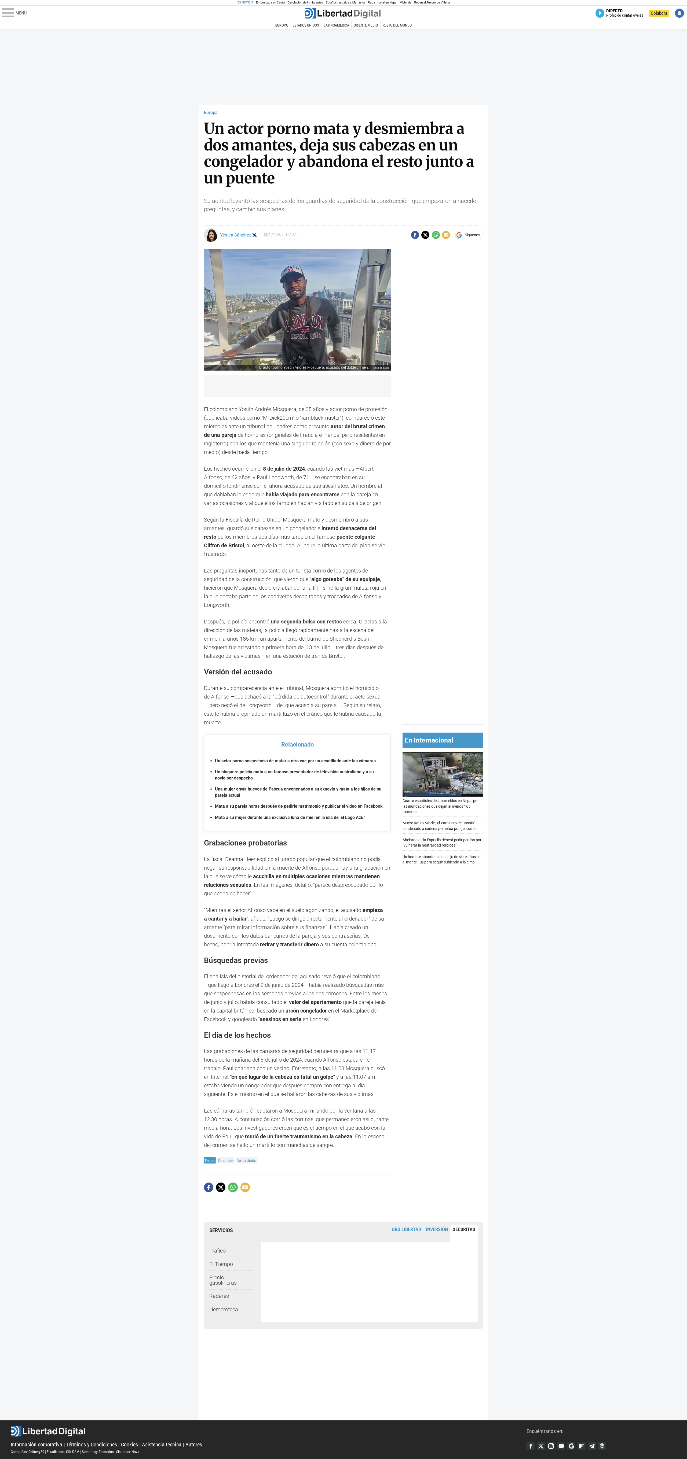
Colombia (226, 1160)
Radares (219, 1296)
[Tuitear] (425, 235)
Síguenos (472, 235)
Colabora (659, 13)
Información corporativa (36, 1444)
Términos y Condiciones (91, 1444)
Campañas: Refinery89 (27, 1452)
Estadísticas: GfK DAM (63, 1452)
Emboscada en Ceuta (270, 2)
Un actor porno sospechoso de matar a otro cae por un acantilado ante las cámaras (295, 760)
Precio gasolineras (223, 1280)
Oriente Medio (366, 25)
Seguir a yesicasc (254, 235)
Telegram (592, 1446)
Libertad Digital (269, 1431)
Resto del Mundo (397, 25)
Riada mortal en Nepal (382, 2)
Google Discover (571, 1446)
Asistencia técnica (161, 1444)
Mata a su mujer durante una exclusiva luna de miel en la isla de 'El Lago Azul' (290, 817)
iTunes (602, 1446)
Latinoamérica (336, 25)
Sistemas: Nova (127, 1452)
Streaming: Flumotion (98, 1452)
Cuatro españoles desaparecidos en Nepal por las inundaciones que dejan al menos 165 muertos (441, 806)
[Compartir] (415, 235)
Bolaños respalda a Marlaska (345, 2)
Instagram (551, 1446)
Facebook (531, 1446)
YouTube (561, 1446)
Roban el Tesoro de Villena (432, 2)
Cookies (129, 1444)
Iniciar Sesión (679, 13)
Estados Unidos (306, 25)
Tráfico (217, 1250)
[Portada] (343, 13)
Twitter (541, 1446)
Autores (193, 1444)
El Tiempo (221, 1264)
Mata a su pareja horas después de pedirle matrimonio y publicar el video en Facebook (299, 806)
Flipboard (582, 1446)
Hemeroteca (223, 1309)
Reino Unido (246, 1160)
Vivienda (405, 2)
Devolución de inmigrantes (305, 2)
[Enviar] (436, 235)
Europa (281, 25)
